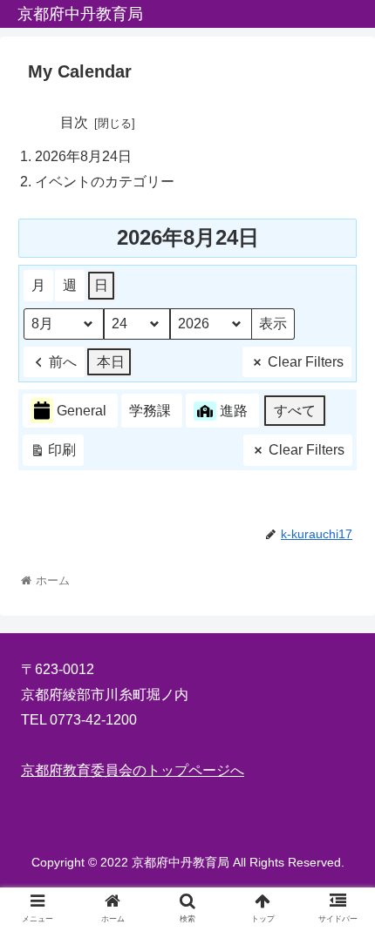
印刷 (53, 454)
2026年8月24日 (83, 156)
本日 (111, 361)
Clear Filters (306, 361)
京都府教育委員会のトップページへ (132, 770)
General (81, 410)
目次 (74, 122)
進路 (234, 410)
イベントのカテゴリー (104, 181)
